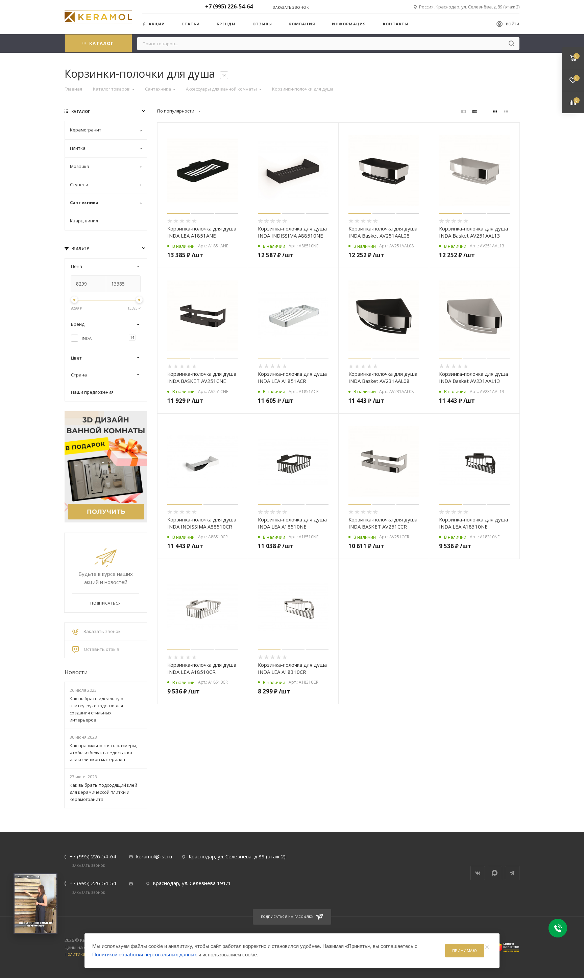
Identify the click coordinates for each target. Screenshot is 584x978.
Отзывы (262, 23)
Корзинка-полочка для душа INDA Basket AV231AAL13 (473, 377)
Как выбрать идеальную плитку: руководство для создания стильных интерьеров (96, 709)
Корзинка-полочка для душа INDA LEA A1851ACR (292, 377)
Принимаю (464, 950)
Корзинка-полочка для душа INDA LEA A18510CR (201, 668)
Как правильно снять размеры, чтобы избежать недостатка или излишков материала (103, 752)
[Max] (495, 873)
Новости (76, 672)
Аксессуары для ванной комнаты (221, 89)
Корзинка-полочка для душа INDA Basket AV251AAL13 (473, 232)
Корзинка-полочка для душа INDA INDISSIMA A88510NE (292, 232)
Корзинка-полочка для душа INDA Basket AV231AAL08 (382, 377)
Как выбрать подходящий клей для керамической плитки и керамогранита (103, 792)
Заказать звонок (291, 7)
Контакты (396, 23)
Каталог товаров (111, 89)
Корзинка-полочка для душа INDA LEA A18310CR (292, 668)
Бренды (226, 23)
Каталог (101, 43)
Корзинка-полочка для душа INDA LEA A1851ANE (201, 232)
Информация (349, 23)
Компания (302, 23)
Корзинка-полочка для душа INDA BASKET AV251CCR (382, 523)
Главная (73, 89)
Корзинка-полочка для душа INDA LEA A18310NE (473, 523)
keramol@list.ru (154, 856)
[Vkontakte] (477, 873)
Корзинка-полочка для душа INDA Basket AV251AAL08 (382, 232)
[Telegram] (512, 873)
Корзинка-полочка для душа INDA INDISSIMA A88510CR (201, 523)
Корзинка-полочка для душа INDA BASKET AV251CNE (201, 377)
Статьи (190, 23)
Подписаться (105, 603)
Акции (157, 23)
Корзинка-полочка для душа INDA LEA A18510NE (292, 523)
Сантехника (158, 89)
